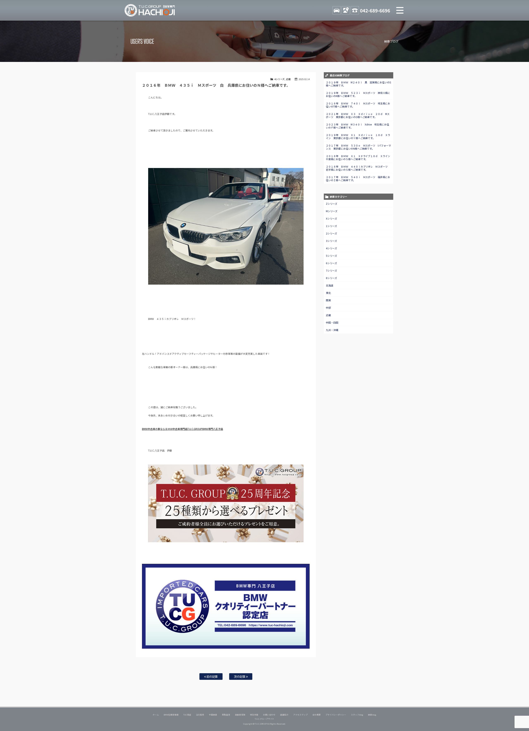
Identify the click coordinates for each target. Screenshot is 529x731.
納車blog (372, 714)
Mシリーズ (331, 211)
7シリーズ (331, 270)
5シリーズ (331, 255)
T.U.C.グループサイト (264, 718)
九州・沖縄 (332, 330)
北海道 (329, 285)
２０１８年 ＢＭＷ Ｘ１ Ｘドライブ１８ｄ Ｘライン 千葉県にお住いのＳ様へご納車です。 (359, 157)
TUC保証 (187, 714)
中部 (328, 307)
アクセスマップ (300, 714)
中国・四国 (332, 322)
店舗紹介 (284, 714)
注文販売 (200, 714)
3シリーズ (331, 240)
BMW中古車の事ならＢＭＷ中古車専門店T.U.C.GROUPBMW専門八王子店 (182, 429)
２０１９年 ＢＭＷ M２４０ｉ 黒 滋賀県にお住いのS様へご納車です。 (358, 83)
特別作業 (254, 714)
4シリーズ (279, 79)
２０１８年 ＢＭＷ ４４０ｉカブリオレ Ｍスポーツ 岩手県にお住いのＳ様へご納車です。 (358, 168)
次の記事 (240, 676)
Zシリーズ (331, 203)
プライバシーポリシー (335, 714)
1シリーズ (331, 226)
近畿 (288, 79)
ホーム (156, 714)
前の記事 (212, 676)
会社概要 (316, 714)
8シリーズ (331, 278)
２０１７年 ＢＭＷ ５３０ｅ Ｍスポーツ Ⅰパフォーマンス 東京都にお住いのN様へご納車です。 (358, 147)
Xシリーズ (331, 218)
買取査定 (226, 714)
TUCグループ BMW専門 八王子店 (150, 10)
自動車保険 (240, 714)
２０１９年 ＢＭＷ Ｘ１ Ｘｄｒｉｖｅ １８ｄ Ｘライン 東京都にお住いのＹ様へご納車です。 (358, 136)
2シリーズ (331, 233)
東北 (328, 293)
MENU (400, 10)
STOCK (336, 10)
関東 (328, 300)
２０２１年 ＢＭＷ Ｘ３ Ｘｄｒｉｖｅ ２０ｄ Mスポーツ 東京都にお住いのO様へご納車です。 (358, 115)
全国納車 (213, 714)
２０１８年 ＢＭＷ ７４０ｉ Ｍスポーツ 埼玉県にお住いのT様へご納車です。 (358, 105)
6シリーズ (331, 263)
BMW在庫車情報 (171, 714)
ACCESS (346, 10)
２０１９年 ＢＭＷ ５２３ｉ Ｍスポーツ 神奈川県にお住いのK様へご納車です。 (358, 94)
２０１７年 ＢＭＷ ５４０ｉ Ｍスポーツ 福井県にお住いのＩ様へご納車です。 (358, 178)
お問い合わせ (269, 714)
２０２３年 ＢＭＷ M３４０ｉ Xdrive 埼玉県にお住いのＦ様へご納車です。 (357, 126)
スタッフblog (357, 714)
